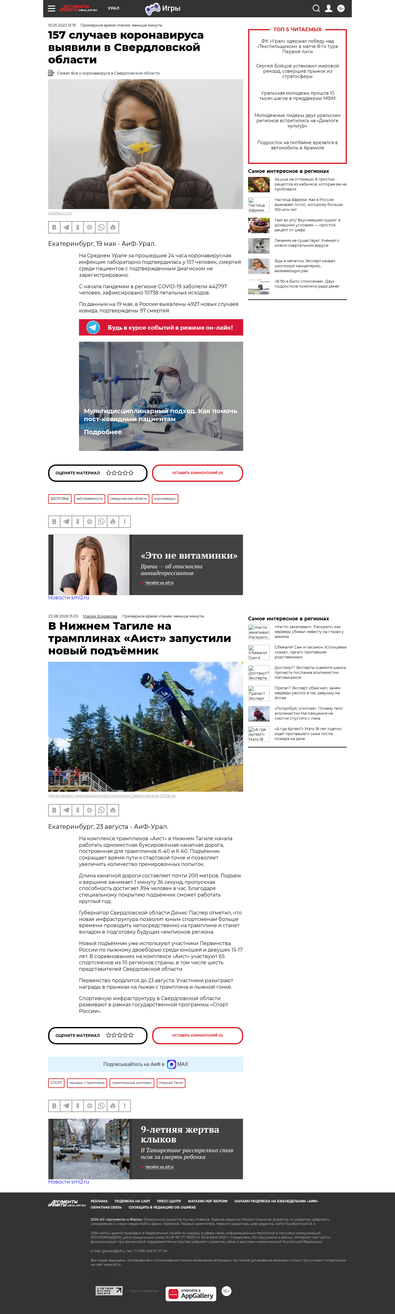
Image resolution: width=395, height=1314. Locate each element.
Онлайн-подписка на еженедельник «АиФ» (276, 1201)
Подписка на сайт (132, 1201)
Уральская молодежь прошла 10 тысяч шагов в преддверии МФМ (297, 96)
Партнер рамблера (144, 1291)
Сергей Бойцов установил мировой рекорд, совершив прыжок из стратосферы (297, 71)
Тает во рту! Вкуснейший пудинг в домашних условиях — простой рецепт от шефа (307, 225)
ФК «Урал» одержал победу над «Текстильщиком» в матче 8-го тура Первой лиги (297, 46)
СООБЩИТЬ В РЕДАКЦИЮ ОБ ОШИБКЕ (162, 1207)
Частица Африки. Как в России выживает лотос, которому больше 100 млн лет (309, 204)
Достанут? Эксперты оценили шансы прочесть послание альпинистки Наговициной (310, 672)
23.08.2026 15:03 (63, 616)
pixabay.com (60, 213)
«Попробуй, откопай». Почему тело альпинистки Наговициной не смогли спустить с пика (309, 713)
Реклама (99, 1201)
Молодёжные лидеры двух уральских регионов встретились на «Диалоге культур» (297, 121)
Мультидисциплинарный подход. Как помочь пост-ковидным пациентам (160, 415)
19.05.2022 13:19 (62, 25)
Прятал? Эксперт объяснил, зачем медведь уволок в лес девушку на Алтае (307, 693)
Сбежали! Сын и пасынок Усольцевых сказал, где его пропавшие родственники (311, 652)
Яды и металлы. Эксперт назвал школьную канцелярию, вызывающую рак (305, 266)
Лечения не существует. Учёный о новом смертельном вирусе (307, 243)
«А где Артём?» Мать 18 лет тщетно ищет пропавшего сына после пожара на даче (308, 733)
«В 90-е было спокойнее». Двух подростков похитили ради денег (307, 284)
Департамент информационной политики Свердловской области (112, 795)
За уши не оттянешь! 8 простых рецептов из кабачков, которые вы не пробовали (311, 184)
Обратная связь (106, 1207)
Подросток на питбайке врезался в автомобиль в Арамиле (297, 145)
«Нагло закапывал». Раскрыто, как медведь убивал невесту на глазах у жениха (309, 631)
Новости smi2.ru (68, 598)
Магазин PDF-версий (207, 1201)
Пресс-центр (169, 1201)
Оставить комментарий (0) (197, 473)
